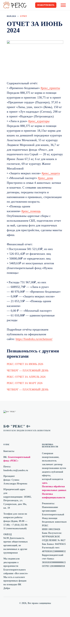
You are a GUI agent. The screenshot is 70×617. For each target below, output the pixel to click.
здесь (44, 483)
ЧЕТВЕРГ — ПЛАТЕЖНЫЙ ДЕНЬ (27, 370)
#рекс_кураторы (38, 121)
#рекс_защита (51, 173)
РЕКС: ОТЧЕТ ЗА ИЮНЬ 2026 (25, 364)
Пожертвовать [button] (45, 5)
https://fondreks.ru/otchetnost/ (34, 339)
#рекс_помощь (31, 211)
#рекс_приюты (50, 88)
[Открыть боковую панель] (63, 5)
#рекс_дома (45, 178)
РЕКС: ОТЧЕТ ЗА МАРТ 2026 (24, 383)
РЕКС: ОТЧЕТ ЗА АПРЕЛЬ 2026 (26, 376)
